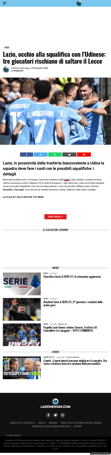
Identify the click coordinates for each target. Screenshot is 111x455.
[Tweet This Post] (41, 154)
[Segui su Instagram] (62, 415)
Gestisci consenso (14, 435)
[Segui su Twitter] (55, 415)
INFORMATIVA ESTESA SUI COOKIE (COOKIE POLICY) (51, 426)
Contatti (42, 422)
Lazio (66, 179)
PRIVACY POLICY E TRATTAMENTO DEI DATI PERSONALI (81, 422)
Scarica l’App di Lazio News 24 (22, 422)
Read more (54, 217)
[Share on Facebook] (27, 154)
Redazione (18, 71)
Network (77, 426)
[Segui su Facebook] (48, 415)
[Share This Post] (55, 154)
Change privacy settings (100, 453)
